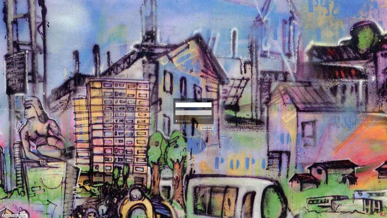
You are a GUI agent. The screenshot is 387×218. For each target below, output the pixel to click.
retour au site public (19, 215)
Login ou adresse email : (183, 101)
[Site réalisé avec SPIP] (383, 216)
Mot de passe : (180, 109)
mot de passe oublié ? (205, 117)
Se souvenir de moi (184, 121)
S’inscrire (7, 215)
